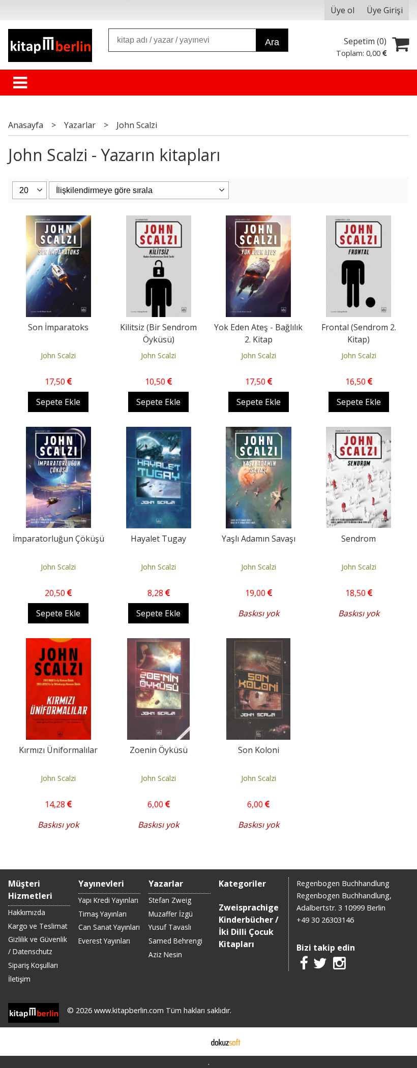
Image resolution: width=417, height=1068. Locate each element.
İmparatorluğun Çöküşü (58, 538)
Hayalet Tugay (158, 538)
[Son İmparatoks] (58, 221)
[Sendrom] (358, 432)
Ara (272, 42)
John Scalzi (58, 355)
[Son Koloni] (258, 644)
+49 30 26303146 (325, 920)
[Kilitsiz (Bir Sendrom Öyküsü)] (158, 221)
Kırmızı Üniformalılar (58, 750)
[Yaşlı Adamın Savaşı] (258, 432)
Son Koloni (258, 750)
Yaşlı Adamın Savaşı (258, 538)
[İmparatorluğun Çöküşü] (58, 432)
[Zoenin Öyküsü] (158, 644)
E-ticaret (192, 1041)
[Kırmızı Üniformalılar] (58, 644)
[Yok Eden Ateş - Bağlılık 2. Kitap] (258, 221)
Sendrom (358, 538)
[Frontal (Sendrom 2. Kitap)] (358, 221)
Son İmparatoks (58, 327)
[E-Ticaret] (226, 1041)
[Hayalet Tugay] (158, 432)
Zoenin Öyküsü (159, 750)
